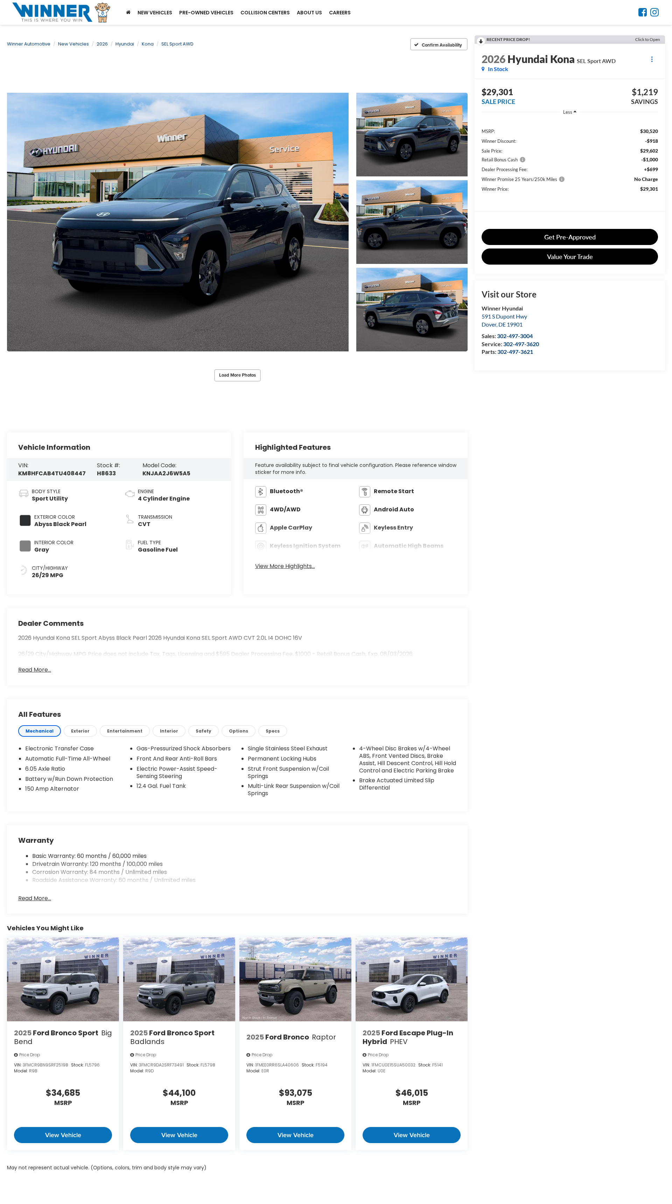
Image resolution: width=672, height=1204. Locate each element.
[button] (178, 222)
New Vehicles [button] (155, 12)
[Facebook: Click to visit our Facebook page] (642, 13)
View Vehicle (63, 1134)
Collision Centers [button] (265, 12)
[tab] (39, 731)
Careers (340, 12)
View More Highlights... (285, 566)
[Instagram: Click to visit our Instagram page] (654, 13)
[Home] (128, 12)
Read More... (34, 670)
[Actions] (652, 59)
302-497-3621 (515, 351)
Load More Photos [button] (237, 375)
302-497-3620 (521, 344)
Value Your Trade (570, 256)
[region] (570, 172)
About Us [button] (309, 12)
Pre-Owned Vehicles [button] (206, 12)
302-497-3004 (515, 335)
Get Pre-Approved (570, 237)
